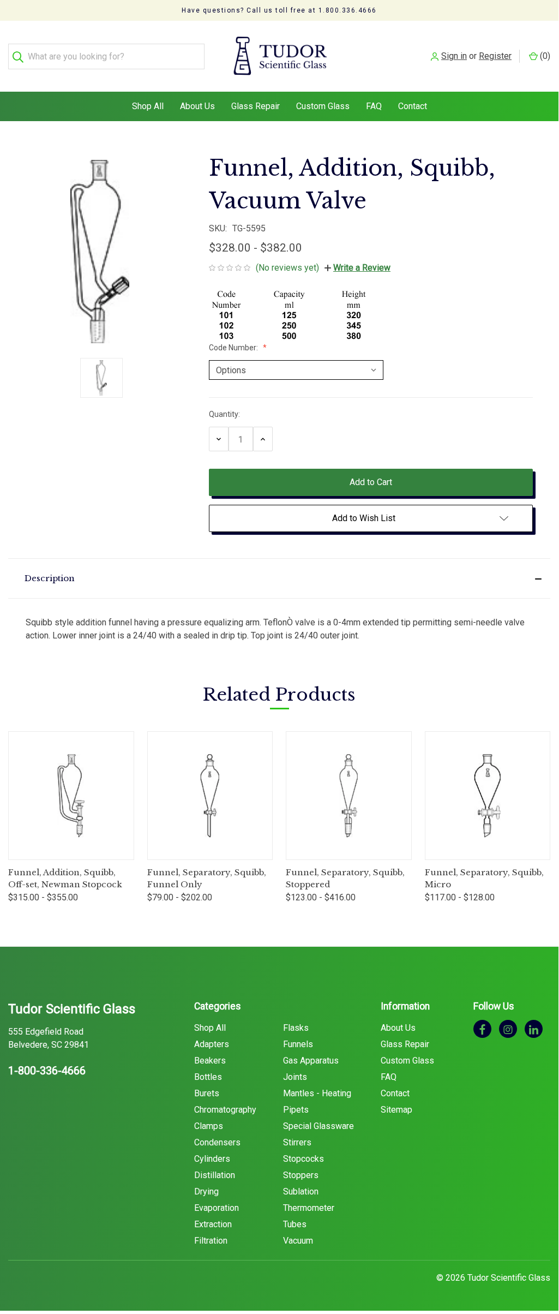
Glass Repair (255, 106)
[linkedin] (533, 1029)
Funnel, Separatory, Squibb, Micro (484, 878)
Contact (412, 106)
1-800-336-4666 (47, 1070)
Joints (295, 1077)
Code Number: (234, 347)
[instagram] (508, 1029)
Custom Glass (323, 106)
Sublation (300, 1191)
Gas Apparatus (311, 1060)
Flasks (296, 1028)
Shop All (148, 106)
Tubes (294, 1224)
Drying (206, 1191)
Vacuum (298, 1240)
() (544, 56)
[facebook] (482, 1029)
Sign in (454, 56)
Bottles (208, 1077)
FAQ (374, 106)
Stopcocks (303, 1159)
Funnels (298, 1044)
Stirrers (297, 1142)
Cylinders (212, 1159)
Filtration (210, 1240)
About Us (197, 106)
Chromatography (225, 1109)
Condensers (217, 1142)
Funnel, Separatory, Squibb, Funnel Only (206, 878)
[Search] (21, 56)
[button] (279, 578)
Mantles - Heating (317, 1093)
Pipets (296, 1109)
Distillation (214, 1175)
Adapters (211, 1044)
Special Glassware (318, 1126)
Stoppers (300, 1175)
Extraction (213, 1224)
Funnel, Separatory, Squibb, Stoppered (345, 878)
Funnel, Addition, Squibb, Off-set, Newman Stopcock (65, 878)
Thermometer (308, 1208)
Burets (206, 1093)
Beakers (210, 1060)
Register (495, 56)
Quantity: (224, 414)
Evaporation (216, 1208)
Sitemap (396, 1109)
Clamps (208, 1126)
